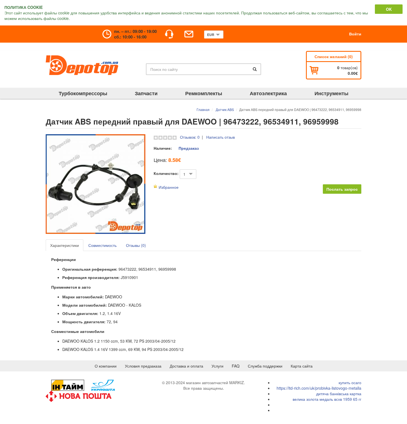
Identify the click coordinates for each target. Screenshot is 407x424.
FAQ (235, 366)
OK (389, 9)
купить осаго (350, 382)
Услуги (217, 366)
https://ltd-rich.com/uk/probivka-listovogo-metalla (319, 388)
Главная (203, 109)
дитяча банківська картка (338, 393)
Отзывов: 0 (190, 137)
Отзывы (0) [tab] (136, 245)
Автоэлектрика (268, 93)
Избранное (169, 187)
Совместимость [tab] (102, 245)
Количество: (166, 173)
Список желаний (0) (334, 56)
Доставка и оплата (186, 366)
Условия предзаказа (143, 366)
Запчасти (146, 93)
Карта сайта (302, 366)
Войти (355, 34)
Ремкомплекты (203, 93)
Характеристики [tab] (64, 245)
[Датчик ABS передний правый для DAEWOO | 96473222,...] (95, 184)
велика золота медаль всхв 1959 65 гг (327, 399)
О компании (106, 366)
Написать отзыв (220, 137)
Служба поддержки (265, 366)
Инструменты (331, 93)
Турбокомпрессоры (83, 93)
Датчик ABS (225, 109)
